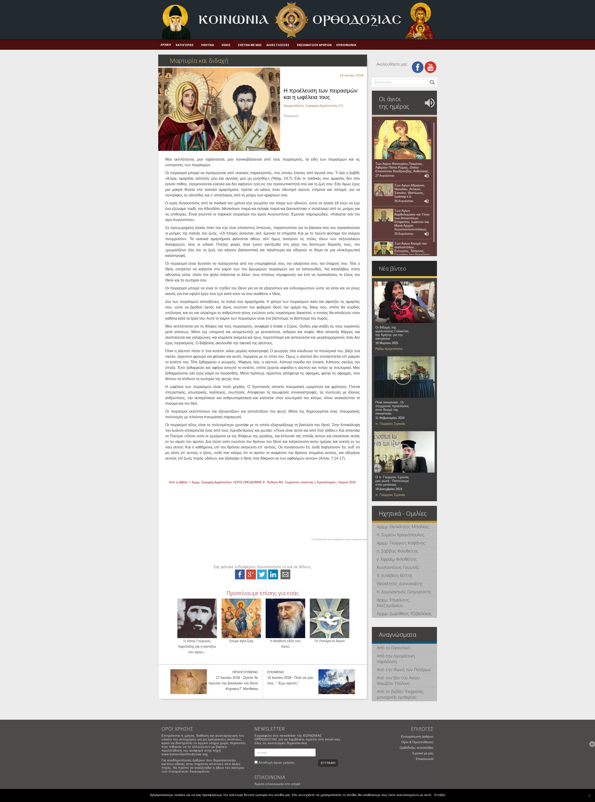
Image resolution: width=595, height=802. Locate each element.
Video (225, 45)
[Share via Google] (251, 574)
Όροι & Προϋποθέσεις (417, 742)
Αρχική (165, 44)
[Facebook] (417, 67)
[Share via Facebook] (240, 574)
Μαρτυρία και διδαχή (199, 60)
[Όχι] (589, 795)
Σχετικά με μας (250, 45)
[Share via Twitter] (262, 574)
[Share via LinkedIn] (273, 574)
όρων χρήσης (284, 762)
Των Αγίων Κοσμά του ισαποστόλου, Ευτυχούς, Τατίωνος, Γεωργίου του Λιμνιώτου (412, 249)
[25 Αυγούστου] (383, 215)
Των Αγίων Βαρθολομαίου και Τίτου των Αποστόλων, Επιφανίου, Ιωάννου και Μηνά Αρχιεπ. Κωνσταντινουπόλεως (412, 220)
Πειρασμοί (291, 116)
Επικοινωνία (346, 45)
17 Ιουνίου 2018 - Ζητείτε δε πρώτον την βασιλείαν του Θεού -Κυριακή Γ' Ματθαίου (233, 683)
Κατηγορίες (185, 45)
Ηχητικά (207, 45)
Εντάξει (439, 795)
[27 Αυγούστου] (402, 139)
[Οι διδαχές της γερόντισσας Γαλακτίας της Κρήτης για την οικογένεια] (404, 302)
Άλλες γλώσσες (277, 45)
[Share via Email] (285, 574)
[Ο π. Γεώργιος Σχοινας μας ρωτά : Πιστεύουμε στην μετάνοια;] (404, 452)
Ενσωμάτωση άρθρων (314, 45)
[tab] (404, 527)
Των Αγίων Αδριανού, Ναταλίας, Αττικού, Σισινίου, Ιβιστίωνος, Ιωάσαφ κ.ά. (409, 190)
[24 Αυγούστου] (383, 248)
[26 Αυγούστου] (383, 189)
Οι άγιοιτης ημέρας (394, 102)
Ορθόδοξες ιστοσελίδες (416, 747)
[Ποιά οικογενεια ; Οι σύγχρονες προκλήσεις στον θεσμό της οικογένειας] (404, 377)
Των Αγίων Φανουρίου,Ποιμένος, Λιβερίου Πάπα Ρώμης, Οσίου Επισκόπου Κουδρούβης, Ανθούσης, (402, 167)
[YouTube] (430, 67)
